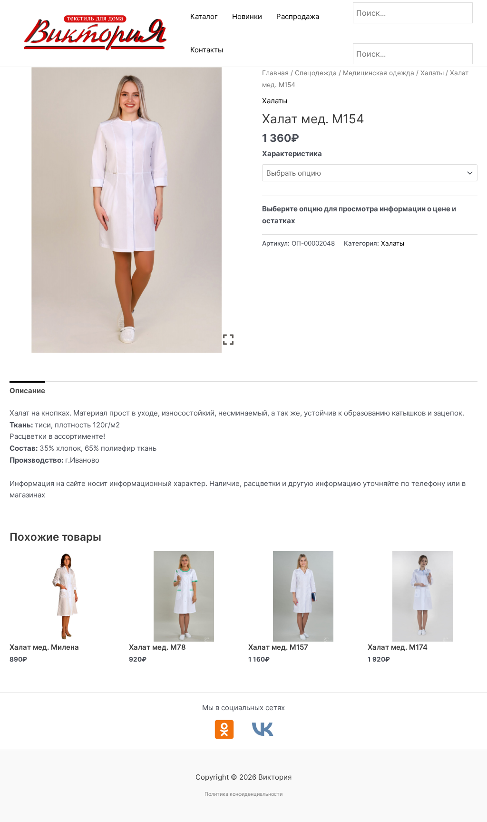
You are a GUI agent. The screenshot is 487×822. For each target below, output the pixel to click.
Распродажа (297, 16)
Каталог (204, 16)
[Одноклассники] (224, 729)
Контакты (206, 49)
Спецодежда (316, 73)
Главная (275, 73)
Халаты (432, 73)
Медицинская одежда (378, 73)
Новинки (247, 16)
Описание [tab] (27, 390)
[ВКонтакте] (262, 729)
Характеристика (292, 153)
